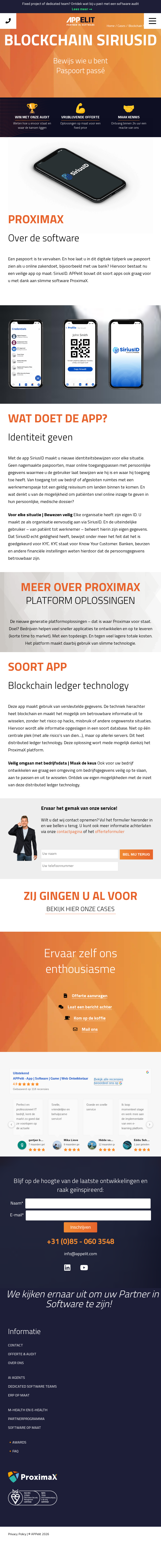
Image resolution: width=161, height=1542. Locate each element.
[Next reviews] (149, 1124)
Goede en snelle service (96, 1107)
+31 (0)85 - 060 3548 (80, 1242)
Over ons (16, 1363)
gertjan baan (37, 1140)
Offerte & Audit (22, 1354)
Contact (15, 1345)
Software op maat (24, 1428)
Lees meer (80, 9)
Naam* (16, 1203)
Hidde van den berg (107, 1140)
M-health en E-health (28, 1410)
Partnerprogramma (26, 1419)
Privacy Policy (17, 1534)
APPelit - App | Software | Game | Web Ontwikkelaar (50, 1078)
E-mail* (17, 1215)
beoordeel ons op (106, 1083)
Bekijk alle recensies (108, 1079)
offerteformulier (109, 832)
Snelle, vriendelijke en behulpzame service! (60, 1111)
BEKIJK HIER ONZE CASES (80, 909)
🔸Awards (17, 1442)
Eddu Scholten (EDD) (142, 1140)
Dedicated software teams (32, 1387)
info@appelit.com (80, 1254)
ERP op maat (19, 1395)
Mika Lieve (71, 1140)
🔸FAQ (13, 1451)
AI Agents (16, 1378)
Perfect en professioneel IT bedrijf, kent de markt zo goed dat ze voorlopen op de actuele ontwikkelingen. (27, 1117)
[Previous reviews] (11, 1124)
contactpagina (69, 832)
